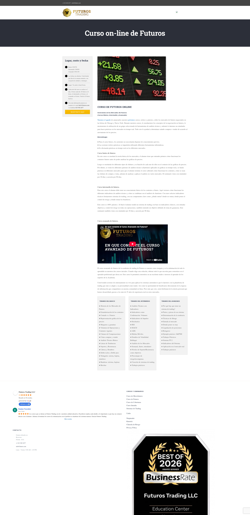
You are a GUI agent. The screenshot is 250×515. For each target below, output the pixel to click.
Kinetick (129, 421)
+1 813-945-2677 (66, 3)
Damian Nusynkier (24, 409)
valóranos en (24, 404)
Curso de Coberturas (133, 402)
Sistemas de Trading (133, 408)
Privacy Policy (131, 427)
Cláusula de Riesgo (133, 424)
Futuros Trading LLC (27, 392)
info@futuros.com (76, 3)
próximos (131, 120)
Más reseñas (68, 419)
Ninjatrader (130, 418)
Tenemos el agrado (104, 120)
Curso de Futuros (132, 399)
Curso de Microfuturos (134, 396)
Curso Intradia (131, 405)
